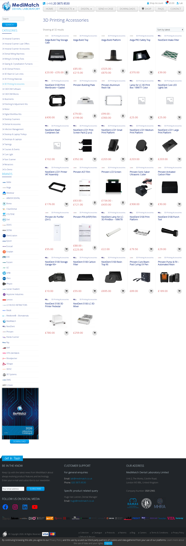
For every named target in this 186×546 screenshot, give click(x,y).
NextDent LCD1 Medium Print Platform (141, 131)
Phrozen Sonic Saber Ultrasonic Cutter (140, 173)
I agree (108, 543)
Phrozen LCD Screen (111, 172)
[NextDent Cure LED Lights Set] (170, 100)
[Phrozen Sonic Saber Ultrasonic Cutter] (142, 187)
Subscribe (35, 488)
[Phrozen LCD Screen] (113, 187)
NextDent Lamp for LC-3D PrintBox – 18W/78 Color (112, 220)
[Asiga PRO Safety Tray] (142, 55)
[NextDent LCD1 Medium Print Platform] (142, 145)
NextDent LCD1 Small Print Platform (111, 131)
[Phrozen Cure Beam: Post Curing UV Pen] (142, 277)
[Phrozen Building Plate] (85, 100)
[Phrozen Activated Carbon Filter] (170, 187)
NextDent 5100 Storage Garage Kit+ (56, 263)
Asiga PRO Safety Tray (140, 40)
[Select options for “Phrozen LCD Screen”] (123, 202)
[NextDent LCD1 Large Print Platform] (170, 145)
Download (19, 441)
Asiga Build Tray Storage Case (56, 41)
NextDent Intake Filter (168, 40)
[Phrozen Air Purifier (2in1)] (57, 232)
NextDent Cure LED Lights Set (167, 86)
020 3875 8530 (78, 482)
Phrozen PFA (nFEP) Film (84, 217)
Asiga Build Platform (111, 40)
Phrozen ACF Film (81, 172)
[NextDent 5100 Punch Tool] (170, 232)
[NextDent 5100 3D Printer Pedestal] (57, 319)
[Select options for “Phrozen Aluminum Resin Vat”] (123, 115)
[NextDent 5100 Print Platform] (142, 232)
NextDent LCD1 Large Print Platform (168, 131)
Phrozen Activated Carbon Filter (166, 173)
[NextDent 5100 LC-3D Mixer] (85, 319)
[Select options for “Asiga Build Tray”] (94, 70)
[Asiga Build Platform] (113, 55)
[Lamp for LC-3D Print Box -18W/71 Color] (142, 100)
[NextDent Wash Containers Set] (57, 145)
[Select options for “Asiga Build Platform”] (123, 70)
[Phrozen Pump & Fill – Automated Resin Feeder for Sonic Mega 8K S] (170, 277)
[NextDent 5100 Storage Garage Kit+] (57, 277)
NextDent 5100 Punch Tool (168, 218)
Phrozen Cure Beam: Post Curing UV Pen (140, 263)
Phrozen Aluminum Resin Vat (110, 86)
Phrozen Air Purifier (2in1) (54, 218)
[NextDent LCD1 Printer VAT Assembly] (57, 187)
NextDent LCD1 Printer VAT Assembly (56, 173)
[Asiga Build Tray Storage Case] (57, 55)
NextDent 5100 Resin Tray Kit (111, 263)
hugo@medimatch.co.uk (82, 500)
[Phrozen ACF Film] (85, 187)
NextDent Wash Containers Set (52, 131)
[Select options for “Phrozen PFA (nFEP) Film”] (94, 247)
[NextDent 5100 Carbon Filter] (85, 277)
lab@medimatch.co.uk (81, 478)
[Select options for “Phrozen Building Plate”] (94, 115)
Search (9, 24)
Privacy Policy (55, 540)
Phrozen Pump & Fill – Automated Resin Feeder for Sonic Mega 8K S (169, 266)
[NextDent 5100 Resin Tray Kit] (113, 277)
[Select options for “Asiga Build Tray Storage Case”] (66, 72)
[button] (151, 72)
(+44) (58, 3)
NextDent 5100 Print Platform (140, 218)
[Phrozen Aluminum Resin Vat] (113, 100)
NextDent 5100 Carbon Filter (84, 263)
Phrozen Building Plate (84, 85)
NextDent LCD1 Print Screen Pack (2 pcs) (83, 131)
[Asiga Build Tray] (85, 55)
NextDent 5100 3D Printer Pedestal (54, 305)
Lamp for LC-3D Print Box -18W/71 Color (140, 86)
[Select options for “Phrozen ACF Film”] (94, 202)
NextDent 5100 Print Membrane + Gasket (55, 86)
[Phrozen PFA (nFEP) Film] (85, 232)
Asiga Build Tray (80, 40)
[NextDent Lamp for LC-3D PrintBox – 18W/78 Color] (113, 232)
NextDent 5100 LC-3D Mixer (83, 305)
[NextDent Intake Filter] (170, 55)
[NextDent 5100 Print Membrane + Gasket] (57, 100)
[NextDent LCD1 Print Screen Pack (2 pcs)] (85, 145)
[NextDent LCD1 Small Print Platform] (113, 145)
